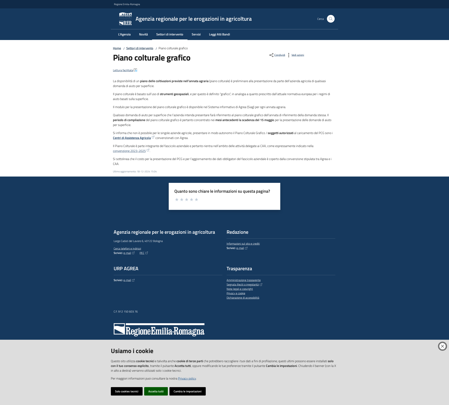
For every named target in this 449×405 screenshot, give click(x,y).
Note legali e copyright (240, 289)
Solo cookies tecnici (126, 391)
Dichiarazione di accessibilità (243, 298)
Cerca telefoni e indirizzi (127, 248)
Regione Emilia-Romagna (127, 4)
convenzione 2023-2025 (129, 150)
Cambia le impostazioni (188, 391)
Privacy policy (187, 378)
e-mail (127, 253)
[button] (331, 19)
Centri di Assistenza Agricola (132, 137)
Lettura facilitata (123, 70)
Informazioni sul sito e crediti (243, 243)
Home (117, 48)
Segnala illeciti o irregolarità (243, 284)
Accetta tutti (156, 391)
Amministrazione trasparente (244, 280)
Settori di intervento (139, 48)
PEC (142, 253)
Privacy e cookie (236, 293)
